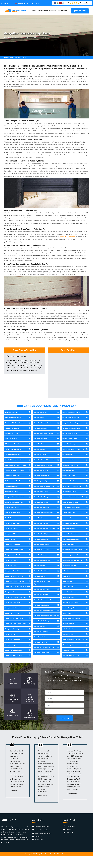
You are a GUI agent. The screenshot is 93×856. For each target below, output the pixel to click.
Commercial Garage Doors (12, 475)
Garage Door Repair (39, 565)
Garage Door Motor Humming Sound (44, 486)
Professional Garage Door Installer (72, 549)
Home (34, 11)
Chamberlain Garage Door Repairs (15, 460)
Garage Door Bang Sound (12, 523)
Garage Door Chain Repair (12, 555)
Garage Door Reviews (40, 576)
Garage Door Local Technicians (43, 465)
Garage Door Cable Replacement (14, 549)
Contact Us (62, 11)
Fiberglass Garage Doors (12, 507)
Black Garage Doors (11, 438)
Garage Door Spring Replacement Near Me (46, 615)
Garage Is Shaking (67, 454)
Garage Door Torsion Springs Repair (44, 647)
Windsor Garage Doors (68, 645)
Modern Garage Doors (68, 512)
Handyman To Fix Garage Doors (71, 486)
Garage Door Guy (10, 645)
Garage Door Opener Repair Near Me (44, 528)
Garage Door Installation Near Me (43, 433)
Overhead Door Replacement (70, 534)
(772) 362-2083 (80, 11)
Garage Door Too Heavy (40, 642)
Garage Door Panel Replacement (43, 534)
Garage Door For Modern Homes (14, 618)
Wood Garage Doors (68, 650)
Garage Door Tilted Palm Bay (17, 57)
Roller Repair (66, 576)
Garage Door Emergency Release (14, 576)
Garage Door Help (39, 417)
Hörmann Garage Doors (69, 491)
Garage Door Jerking (40, 454)
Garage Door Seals (10, 565)
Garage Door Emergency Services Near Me (17, 586)
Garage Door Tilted (39, 637)
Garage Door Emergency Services (15, 581)
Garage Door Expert (11, 592)
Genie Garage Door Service (70, 465)
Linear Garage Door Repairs (70, 502)
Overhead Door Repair (68, 528)
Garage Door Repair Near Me (42, 571)
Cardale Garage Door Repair (13, 454)
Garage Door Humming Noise (13, 650)
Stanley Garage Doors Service (71, 618)
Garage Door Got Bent (11, 634)
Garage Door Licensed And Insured (44, 460)
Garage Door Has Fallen (40, 412)
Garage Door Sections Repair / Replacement (42, 583)
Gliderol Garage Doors (68, 475)
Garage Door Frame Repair (13, 629)
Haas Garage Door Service (70, 481)
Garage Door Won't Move (69, 438)
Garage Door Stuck (39, 626)
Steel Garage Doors (68, 623)
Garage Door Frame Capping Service (15, 623)
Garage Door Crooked (11, 560)
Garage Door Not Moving (41, 497)
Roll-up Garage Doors (68, 571)
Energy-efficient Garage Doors (14, 502)
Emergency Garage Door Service (14, 497)
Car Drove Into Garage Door (13, 449)
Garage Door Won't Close (69, 433)
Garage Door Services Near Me (42, 600)
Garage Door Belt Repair (12, 534)
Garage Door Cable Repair (12, 544)
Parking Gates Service (68, 544)
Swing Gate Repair (67, 629)
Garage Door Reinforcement (42, 555)
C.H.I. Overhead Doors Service (13, 444)
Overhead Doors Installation (70, 539)
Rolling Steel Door (67, 586)
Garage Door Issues (39, 449)
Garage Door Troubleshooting (71, 412)
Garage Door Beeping (11, 528)
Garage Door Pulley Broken (41, 549)
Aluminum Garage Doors (12, 412)
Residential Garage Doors (69, 565)
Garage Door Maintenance (41, 475)
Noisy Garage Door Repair (41, 481)
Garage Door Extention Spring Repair (16, 597)
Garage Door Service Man (41, 594)
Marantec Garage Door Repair (71, 507)
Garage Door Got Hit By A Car (13, 639)
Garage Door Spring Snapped (42, 621)
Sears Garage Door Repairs (70, 602)
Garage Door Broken (11, 539)
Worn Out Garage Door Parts (70, 655)
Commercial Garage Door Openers (15, 470)
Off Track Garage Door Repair (71, 523)
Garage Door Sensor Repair (41, 589)
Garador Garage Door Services (14, 518)
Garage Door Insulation (40, 438)
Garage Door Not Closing (41, 491)
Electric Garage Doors (11, 491)
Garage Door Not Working (41, 502)
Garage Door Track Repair (41, 652)
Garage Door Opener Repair (42, 523)
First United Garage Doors (12, 512)
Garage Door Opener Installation (43, 518)
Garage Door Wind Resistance (71, 428)
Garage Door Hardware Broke (13, 655)
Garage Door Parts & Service (42, 544)
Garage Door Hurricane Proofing (43, 423)
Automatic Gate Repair (11, 433)
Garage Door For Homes (12, 613)
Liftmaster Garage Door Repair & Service (74, 497)
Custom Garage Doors (11, 486)
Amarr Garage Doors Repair (13, 417)
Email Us (36, 3)
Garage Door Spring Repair (41, 605)
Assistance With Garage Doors (14, 423)
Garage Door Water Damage (70, 417)
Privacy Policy (39, 840)
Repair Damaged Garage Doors (71, 555)
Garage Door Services (47, 11)
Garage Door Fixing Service (13, 602)
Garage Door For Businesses (13, 608)
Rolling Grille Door (67, 581)
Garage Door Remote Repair (42, 560)
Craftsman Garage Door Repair (14, 481)
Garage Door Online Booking (42, 507)
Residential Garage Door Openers (72, 560)
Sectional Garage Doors (69, 608)
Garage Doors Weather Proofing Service (74, 449)
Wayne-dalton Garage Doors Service (73, 639)
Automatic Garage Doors (12, 428)
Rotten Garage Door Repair (70, 592)
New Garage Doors (67, 518)
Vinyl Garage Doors (67, 634)
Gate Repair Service (68, 460)
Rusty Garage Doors (68, 597)
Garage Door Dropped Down (13, 571)
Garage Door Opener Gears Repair (43, 512)
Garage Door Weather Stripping (71, 423)
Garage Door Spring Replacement (43, 610)
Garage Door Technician (41, 631)
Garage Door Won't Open (69, 444)
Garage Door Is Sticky (40, 444)
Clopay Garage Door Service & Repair (16, 465)
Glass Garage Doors (68, 470)
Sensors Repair (66, 613)
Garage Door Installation (41, 428)
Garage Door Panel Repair (41, 539)
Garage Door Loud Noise (41, 470)
